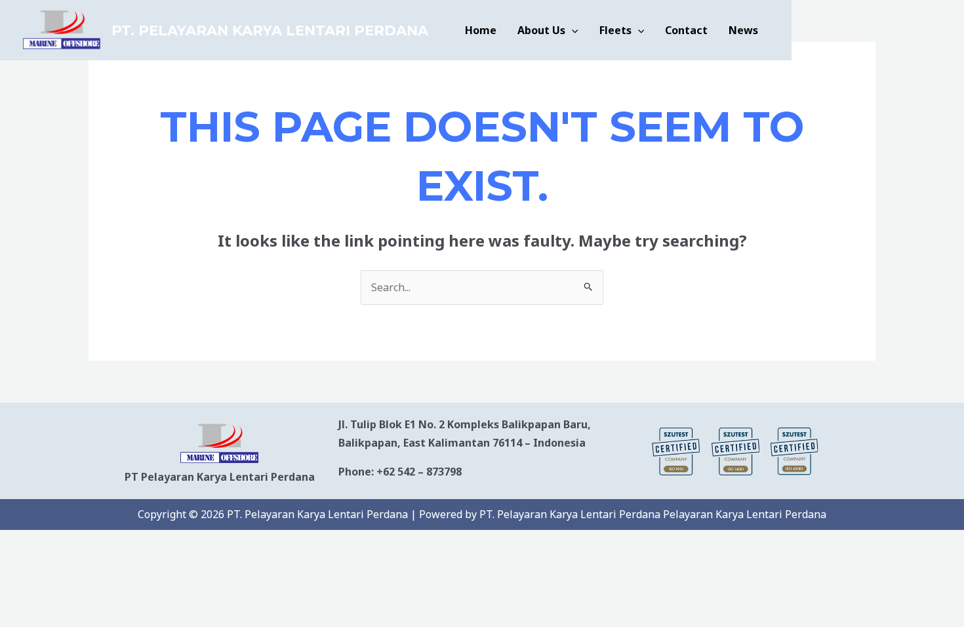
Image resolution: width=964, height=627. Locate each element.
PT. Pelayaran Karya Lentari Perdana (269, 30)
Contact (686, 30)
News (743, 30)
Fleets (615, 30)
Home (480, 30)
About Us (541, 30)
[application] (571, 30)
